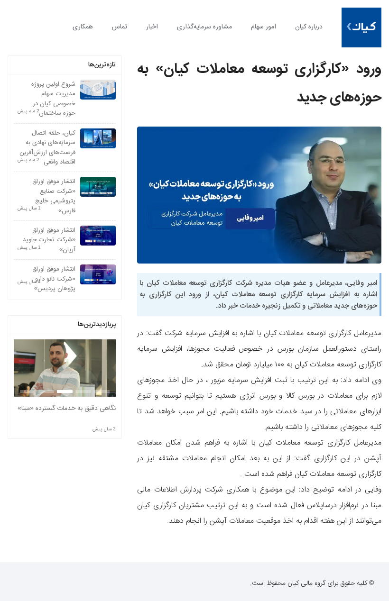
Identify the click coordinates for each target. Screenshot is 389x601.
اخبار (152, 27)
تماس (119, 27)
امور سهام (263, 27)
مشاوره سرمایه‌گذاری (204, 27)
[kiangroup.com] (361, 27)
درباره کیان (309, 27)
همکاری (83, 27)
